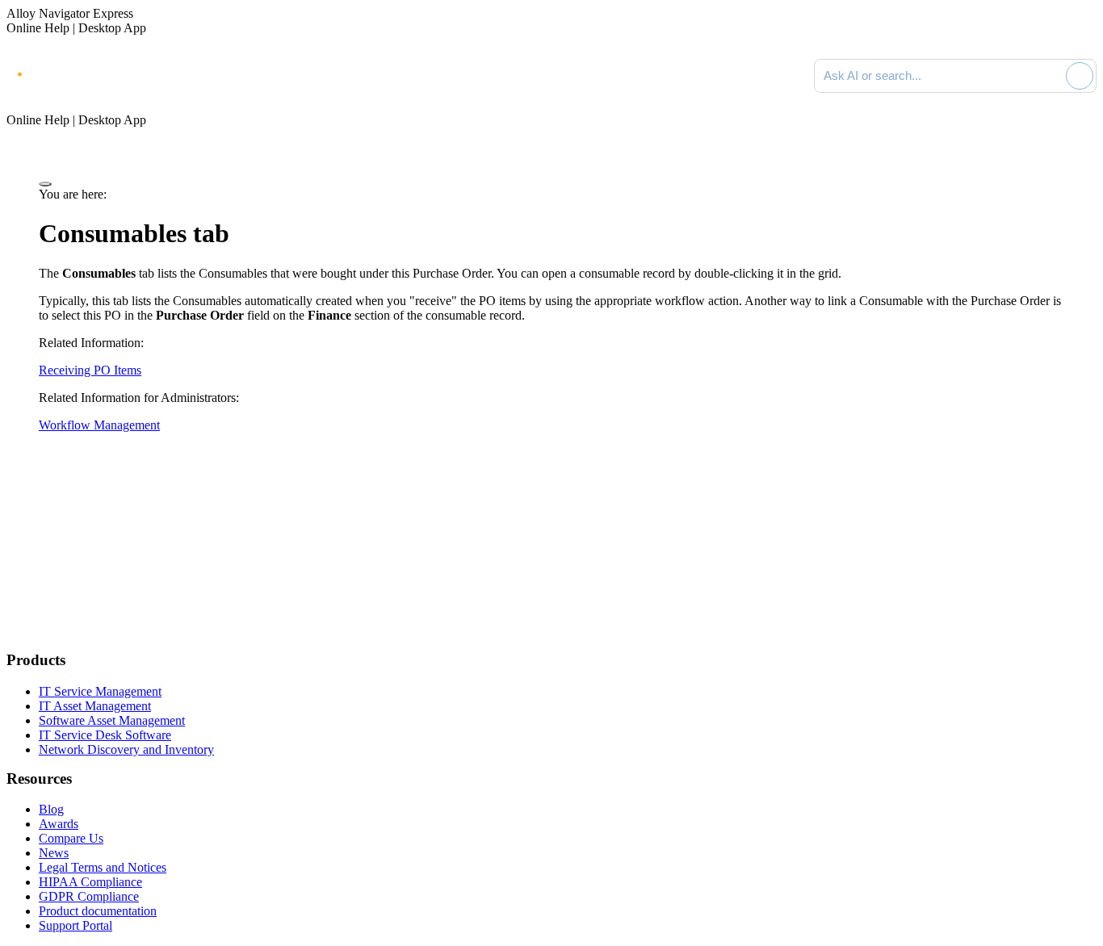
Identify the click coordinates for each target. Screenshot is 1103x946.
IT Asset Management (95, 706)
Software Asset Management (112, 720)
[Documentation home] (185, 75)
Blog (51, 809)
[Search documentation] (1050, 76)
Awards (58, 824)
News (54, 853)
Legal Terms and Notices (102, 867)
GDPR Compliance (89, 896)
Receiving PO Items (90, 370)
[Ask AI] (1079, 76)
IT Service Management (100, 691)
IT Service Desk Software (105, 735)
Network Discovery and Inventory (126, 749)
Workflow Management (99, 425)
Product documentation (98, 911)
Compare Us (71, 838)
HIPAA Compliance (90, 882)
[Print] (45, 184)
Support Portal (75, 925)
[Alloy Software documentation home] (72, 72)
